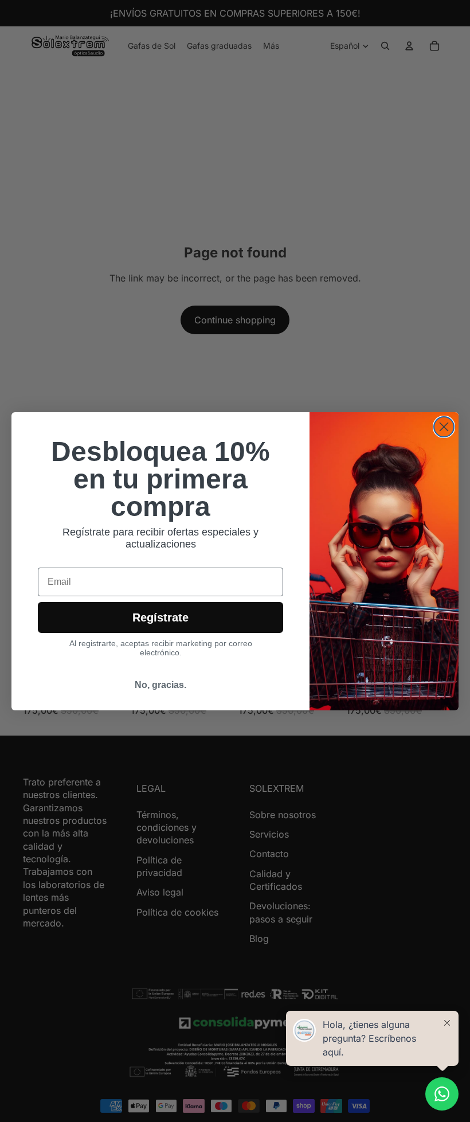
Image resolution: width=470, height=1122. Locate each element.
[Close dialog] (444, 427)
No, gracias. (160, 685)
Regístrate (160, 617)
